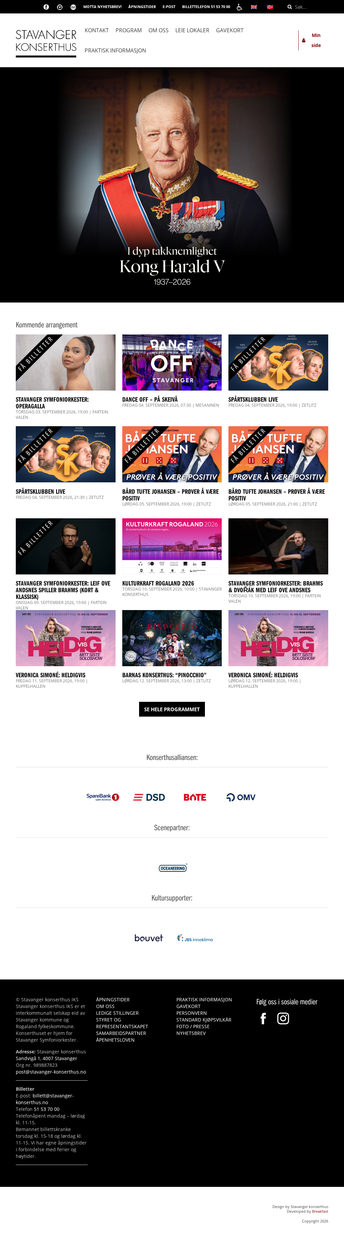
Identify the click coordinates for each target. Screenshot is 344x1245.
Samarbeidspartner (121, 1033)
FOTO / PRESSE (193, 1026)
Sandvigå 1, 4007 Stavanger (46, 1058)
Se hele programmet (172, 709)
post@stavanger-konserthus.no (51, 1072)
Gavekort (230, 30)
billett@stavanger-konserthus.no (45, 1099)
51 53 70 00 (46, 1109)
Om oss (158, 30)
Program (129, 30)
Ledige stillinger (117, 1013)
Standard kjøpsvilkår (203, 1019)
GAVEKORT (188, 1006)
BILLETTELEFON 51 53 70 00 (206, 6)
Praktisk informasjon (115, 50)
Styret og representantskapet (122, 1023)
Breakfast (320, 1211)
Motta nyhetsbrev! (102, 6)
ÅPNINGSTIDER (142, 6)
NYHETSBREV (191, 1033)
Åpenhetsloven (115, 1040)
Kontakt (97, 30)
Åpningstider (113, 999)
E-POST (169, 6)
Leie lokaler (192, 30)
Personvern (191, 1013)
